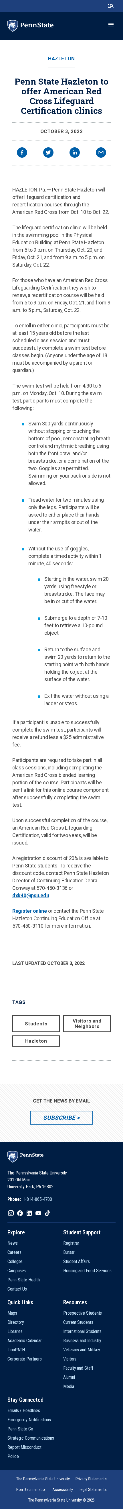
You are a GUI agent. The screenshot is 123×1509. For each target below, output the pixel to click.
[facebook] (22, 153)
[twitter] (48, 153)
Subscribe (59, 1117)
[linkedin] (75, 153)
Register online (29, 911)
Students (36, 1024)
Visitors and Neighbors (87, 1023)
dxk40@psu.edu (30, 895)
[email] (101, 153)
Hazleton (61, 58)
